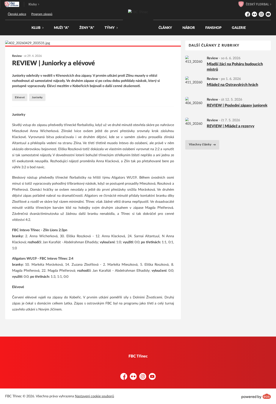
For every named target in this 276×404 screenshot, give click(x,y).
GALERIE (239, 28)
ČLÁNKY (165, 28)
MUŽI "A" (61, 28)
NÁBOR (188, 28)
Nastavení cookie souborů (94, 396)
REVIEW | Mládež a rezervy (230, 126)
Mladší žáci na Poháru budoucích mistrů (235, 67)
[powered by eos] (256, 396)
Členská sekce (17, 14)
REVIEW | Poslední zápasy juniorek (237, 106)
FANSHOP (213, 28)
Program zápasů (41, 14)
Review (212, 58)
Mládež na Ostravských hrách (232, 85)
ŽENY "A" (86, 28)
